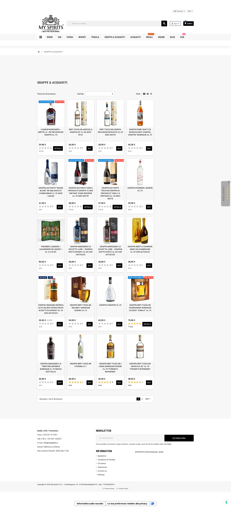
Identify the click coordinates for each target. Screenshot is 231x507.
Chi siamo (102, 463)
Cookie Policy (123, 488)
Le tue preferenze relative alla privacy (127, 503)
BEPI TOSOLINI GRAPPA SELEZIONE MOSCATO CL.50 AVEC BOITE (110, 132)
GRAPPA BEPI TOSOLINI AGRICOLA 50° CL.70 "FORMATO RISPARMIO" (140, 366)
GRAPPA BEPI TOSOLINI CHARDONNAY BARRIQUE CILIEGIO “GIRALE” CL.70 (140, 307)
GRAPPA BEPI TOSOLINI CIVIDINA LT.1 (80, 365)
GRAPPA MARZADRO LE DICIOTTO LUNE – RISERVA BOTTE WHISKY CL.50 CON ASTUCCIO (81, 250)
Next (148, 399)
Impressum (102, 467)
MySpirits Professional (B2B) (149, 452)
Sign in (175, 23)
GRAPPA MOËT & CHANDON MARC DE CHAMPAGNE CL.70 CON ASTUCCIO (140, 249)
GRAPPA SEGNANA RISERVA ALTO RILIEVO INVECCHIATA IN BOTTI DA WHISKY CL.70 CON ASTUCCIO (50, 309)
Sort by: (80, 94)
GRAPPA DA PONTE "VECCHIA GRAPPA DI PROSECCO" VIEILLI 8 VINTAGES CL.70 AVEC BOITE (110, 193)
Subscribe (180, 438)
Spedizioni (102, 456)
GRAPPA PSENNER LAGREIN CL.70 (140, 189)
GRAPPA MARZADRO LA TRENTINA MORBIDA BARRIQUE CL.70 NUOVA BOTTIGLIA (51, 368)
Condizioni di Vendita (106, 460)
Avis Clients (223, 193)
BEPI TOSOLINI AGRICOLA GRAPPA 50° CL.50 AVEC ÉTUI (80, 132)
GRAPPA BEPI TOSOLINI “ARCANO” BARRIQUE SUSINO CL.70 (80, 307)
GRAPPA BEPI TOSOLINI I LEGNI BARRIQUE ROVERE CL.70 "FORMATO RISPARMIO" (110, 368)
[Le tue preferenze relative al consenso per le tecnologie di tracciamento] (226, 502)
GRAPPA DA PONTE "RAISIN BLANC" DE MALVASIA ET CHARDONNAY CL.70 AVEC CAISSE (51, 192)
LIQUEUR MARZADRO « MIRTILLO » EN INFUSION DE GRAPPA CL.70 (50, 132)
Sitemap (101, 475)
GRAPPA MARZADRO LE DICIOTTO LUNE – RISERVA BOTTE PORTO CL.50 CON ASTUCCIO (110, 250)
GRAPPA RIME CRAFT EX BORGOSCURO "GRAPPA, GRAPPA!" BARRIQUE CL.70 (140, 132)
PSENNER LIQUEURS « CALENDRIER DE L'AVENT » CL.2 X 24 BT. (50, 249)
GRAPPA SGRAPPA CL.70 (110, 305)
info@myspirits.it (51, 443)
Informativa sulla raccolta (90, 503)
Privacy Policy (109, 488)
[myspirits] (50, 23)
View (138, 94)
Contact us (102, 471)
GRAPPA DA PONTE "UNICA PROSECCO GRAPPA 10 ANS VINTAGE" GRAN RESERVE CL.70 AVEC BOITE (80, 192)
